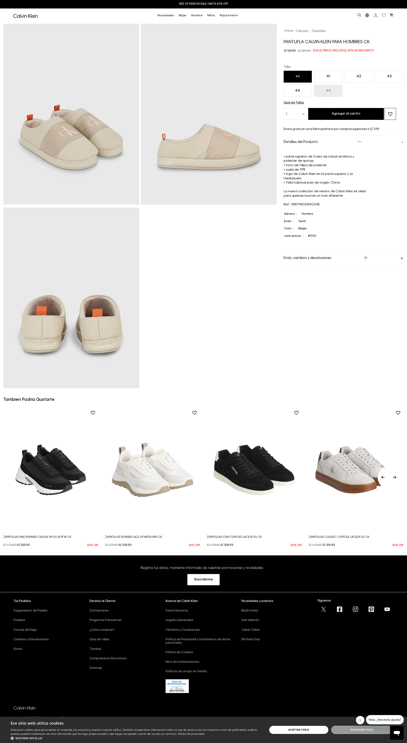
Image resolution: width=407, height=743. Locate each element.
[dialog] (203, 730)
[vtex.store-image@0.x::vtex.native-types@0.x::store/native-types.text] (324, 609)
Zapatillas (319, 31)
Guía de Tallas (294, 102)
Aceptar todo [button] (298, 730)
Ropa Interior (229, 15)
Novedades (166, 15)
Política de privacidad (191, 734)
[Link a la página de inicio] (289, 31)
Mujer (183, 15)
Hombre (197, 15)
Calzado (302, 31)
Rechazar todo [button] (362, 730)
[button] (359, 15)
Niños (211, 15)
